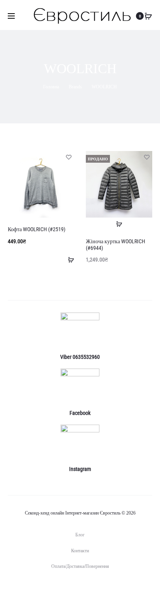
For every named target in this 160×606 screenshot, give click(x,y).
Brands (75, 87)
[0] (148, 16)
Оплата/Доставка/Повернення (80, 566)
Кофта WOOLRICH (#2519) (36, 229)
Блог (80, 534)
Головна (51, 87)
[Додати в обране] (68, 157)
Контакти (80, 550)
